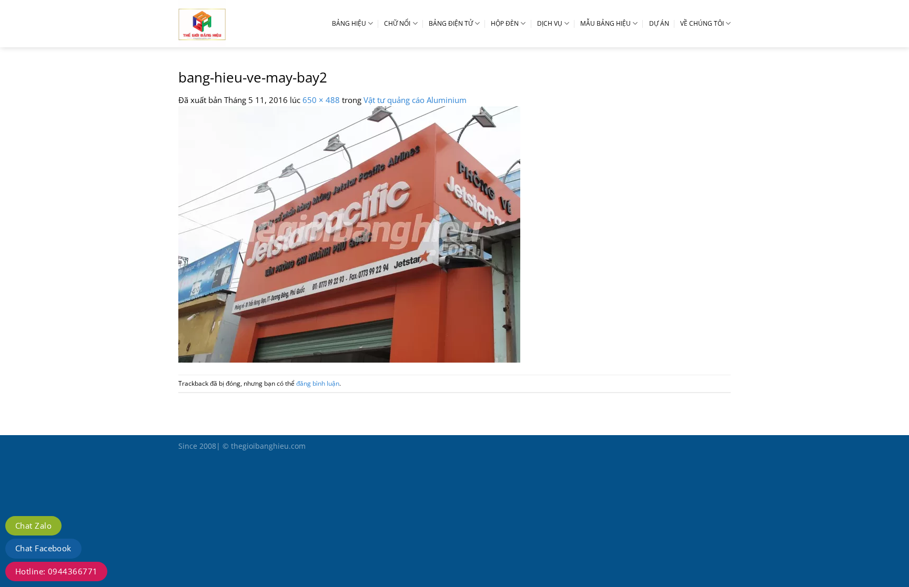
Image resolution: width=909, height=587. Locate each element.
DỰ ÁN (659, 23)
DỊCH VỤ (549, 23)
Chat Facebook (43, 548)
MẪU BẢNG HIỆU (605, 23)
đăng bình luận (317, 383)
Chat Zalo (33, 525)
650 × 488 (321, 100)
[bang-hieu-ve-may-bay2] (349, 233)
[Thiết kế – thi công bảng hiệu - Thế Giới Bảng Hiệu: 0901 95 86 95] (225, 23)
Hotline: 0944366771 (56, 571)
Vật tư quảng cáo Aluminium (415, 100)
